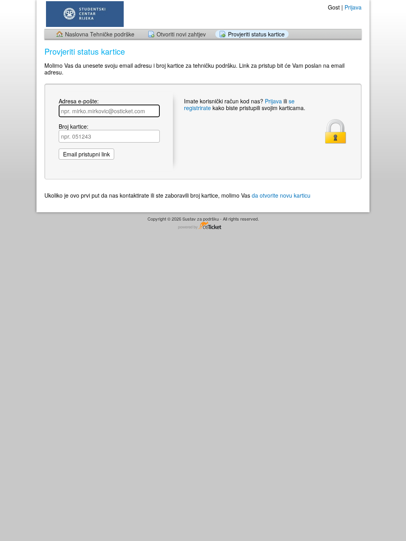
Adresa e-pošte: (79, 101)
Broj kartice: (73, 126)
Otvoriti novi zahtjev (181, 34)
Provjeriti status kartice (256, 34)
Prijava (353, 7)
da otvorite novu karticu (281, 195)
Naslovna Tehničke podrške (99, 34)
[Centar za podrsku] (84, 14)
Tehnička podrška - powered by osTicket (203, 225)
